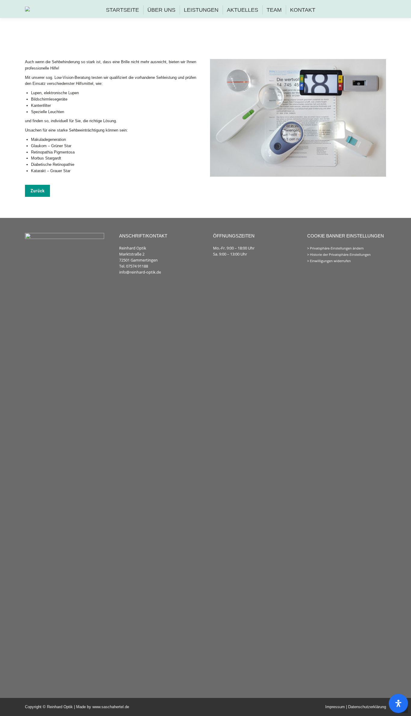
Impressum (335, 707)
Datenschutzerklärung (367, 707)
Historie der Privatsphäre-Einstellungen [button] (340, 255)
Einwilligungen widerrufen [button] (330, 261)
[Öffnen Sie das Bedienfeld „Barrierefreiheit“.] (398, 703)
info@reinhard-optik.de (140, 272)
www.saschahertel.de (110, 707)
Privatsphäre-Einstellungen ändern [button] (337, 248)
